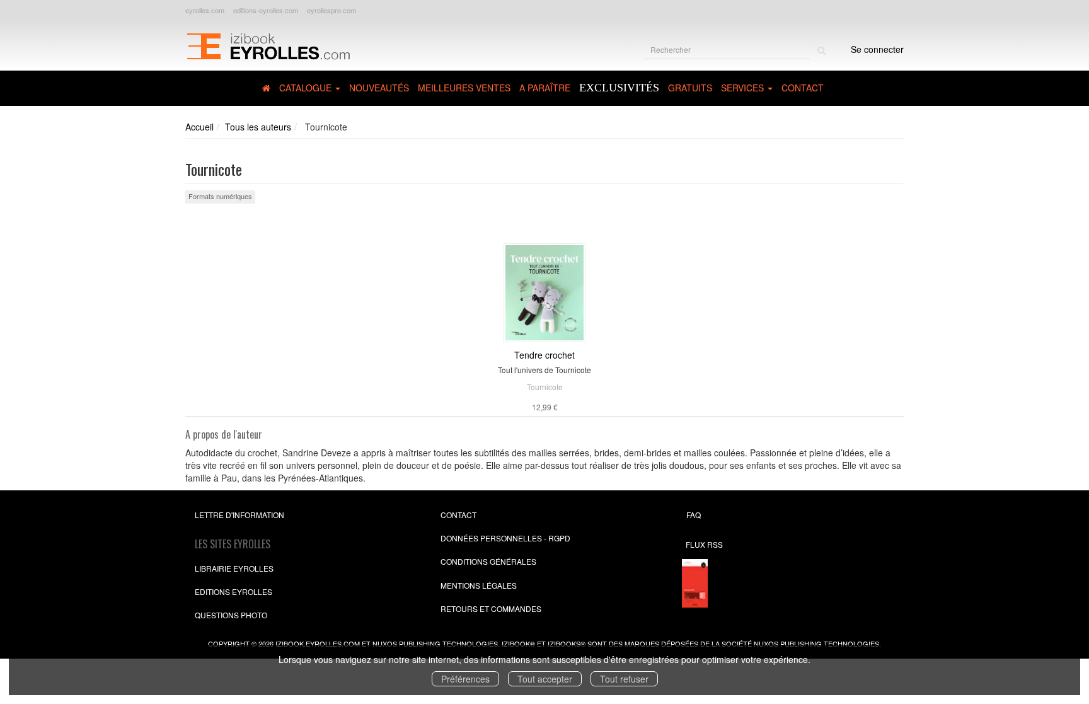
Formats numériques (220, 196)
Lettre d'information (239, 514)
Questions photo (231, 614)
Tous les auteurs (258, 126)
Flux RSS (704, 544)
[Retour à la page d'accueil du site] (268, 44)
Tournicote (545, 386)
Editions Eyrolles (233, 591)
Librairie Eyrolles (234, 568)
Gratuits (690, 87)
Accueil (199, 126)
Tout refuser (624, 678)
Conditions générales (488, 561)
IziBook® (518, 643)
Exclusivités (619, 87)
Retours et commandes (491, 608)
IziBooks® (566, 643)
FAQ (693, 514)
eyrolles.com (204, 10)
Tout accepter (544, 678)
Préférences (465, 678)
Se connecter (877, 49)
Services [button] (743, 87)
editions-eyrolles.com (265, 10)
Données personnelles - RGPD (505, 538)
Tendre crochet (544, 355)
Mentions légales (479, 585)
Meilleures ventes (464, 87)
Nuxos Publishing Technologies (816, 643)
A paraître (544, 87)
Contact (802, 87)
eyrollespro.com (331, 10)
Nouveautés (379, 87)
